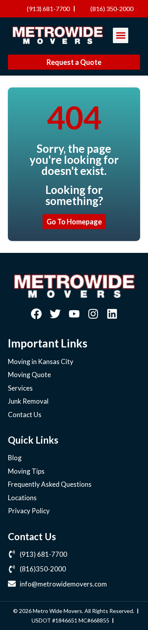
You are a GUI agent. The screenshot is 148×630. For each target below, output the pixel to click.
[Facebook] (36, 313)
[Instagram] (93, 313)
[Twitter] (55, 313)
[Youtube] (74, 313)
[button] (120, 35)
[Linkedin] (112, 313)
